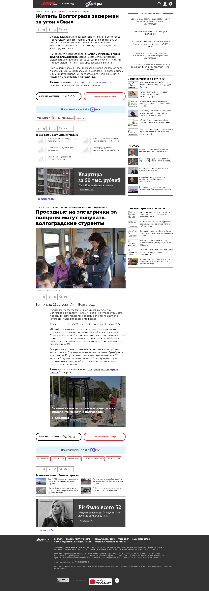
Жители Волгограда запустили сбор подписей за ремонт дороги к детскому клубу (63, 490)
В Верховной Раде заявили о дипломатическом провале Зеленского (152, 180)
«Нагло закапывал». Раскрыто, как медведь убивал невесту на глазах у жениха (156, 103)
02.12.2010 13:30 (42, 12)
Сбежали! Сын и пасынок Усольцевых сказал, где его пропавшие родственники (156, 252)
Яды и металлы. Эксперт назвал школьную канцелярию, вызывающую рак (154, 94)
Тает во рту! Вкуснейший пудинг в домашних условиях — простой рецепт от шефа (155, 261)
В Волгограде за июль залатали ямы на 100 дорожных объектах (107, 489)
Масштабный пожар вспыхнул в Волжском (150, 32)
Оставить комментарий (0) (104, 96)
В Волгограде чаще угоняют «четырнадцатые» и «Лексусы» (106, 140)
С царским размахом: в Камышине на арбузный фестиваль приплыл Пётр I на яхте (150, 67)
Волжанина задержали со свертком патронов (59, 158)
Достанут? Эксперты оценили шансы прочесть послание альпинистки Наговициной (156, 131)
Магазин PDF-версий (141, 539)
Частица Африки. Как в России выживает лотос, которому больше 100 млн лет (155, 242)
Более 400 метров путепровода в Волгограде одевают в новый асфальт (63, 481)
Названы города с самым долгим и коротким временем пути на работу (155, 160)
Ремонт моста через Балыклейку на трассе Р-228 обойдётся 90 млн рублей (108, 481)
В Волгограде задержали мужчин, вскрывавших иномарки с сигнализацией (81, 83)
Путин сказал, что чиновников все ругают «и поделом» (154, 169)
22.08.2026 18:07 (43, 207)
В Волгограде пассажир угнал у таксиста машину (62, 140)
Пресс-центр (123, 539)
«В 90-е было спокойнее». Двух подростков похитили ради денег (155, 121)
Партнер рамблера (79, 580)
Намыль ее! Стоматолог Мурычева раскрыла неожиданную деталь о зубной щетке (155, 224)
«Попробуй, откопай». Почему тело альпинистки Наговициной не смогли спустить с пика (155, 113)
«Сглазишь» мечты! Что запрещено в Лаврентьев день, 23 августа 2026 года (150, 44)
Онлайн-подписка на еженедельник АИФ (72, 542)
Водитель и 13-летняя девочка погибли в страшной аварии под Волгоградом (150, 55)
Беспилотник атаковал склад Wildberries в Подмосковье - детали (155, 188)
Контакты (58, 539)
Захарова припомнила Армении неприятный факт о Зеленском (153, 150)
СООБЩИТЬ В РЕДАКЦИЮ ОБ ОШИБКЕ (110, 542)
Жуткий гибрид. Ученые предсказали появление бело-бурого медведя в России (156, 84)
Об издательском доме (104, 539)
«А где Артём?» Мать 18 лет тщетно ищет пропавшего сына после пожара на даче (155, 214)
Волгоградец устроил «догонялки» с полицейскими (106, 149)
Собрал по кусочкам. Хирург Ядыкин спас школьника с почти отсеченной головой (156, 233)
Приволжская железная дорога (50, 290)
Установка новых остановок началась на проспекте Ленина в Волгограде (83, 410)
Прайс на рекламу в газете (78, 539)
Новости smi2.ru (45, 198)
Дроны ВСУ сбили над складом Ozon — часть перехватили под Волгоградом (150, 21)
